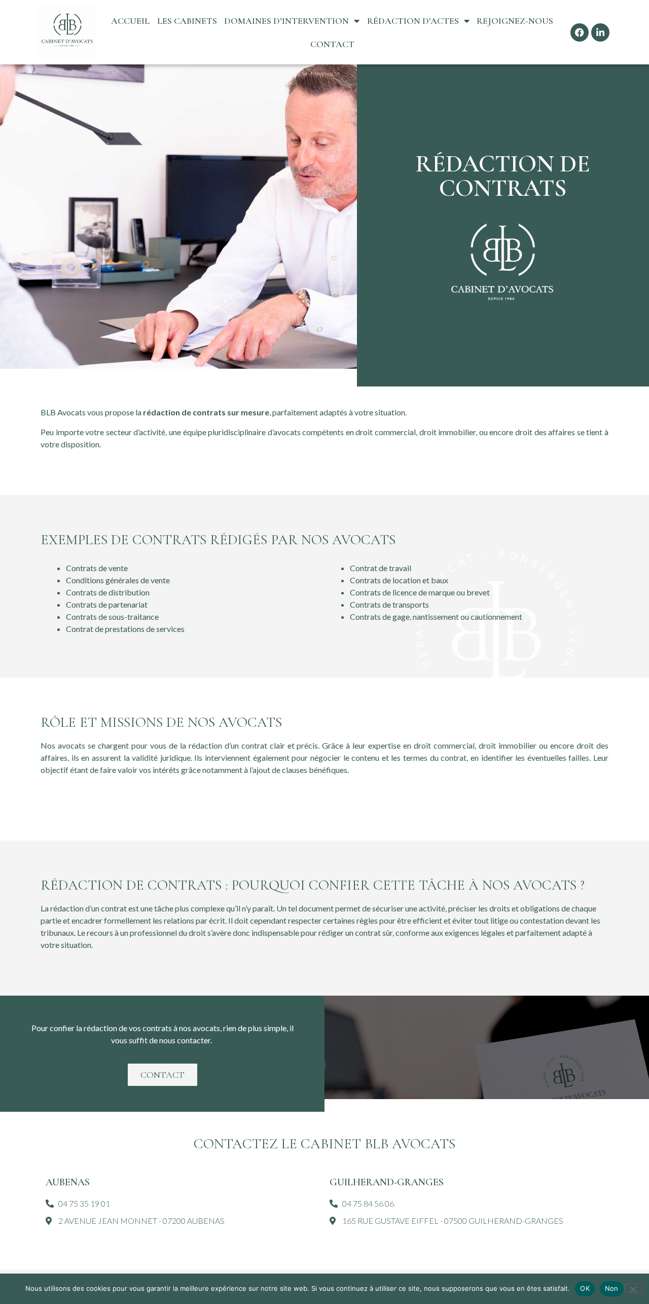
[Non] (632, 1288)
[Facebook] (579, 32)
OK (585, 1288)
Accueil (130, 20)
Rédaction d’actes (413, 20)
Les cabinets (187, 20)
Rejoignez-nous (515, 20)
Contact (332, 44)
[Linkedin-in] (600, 32)
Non (612, 1288)
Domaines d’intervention (286, 20)
